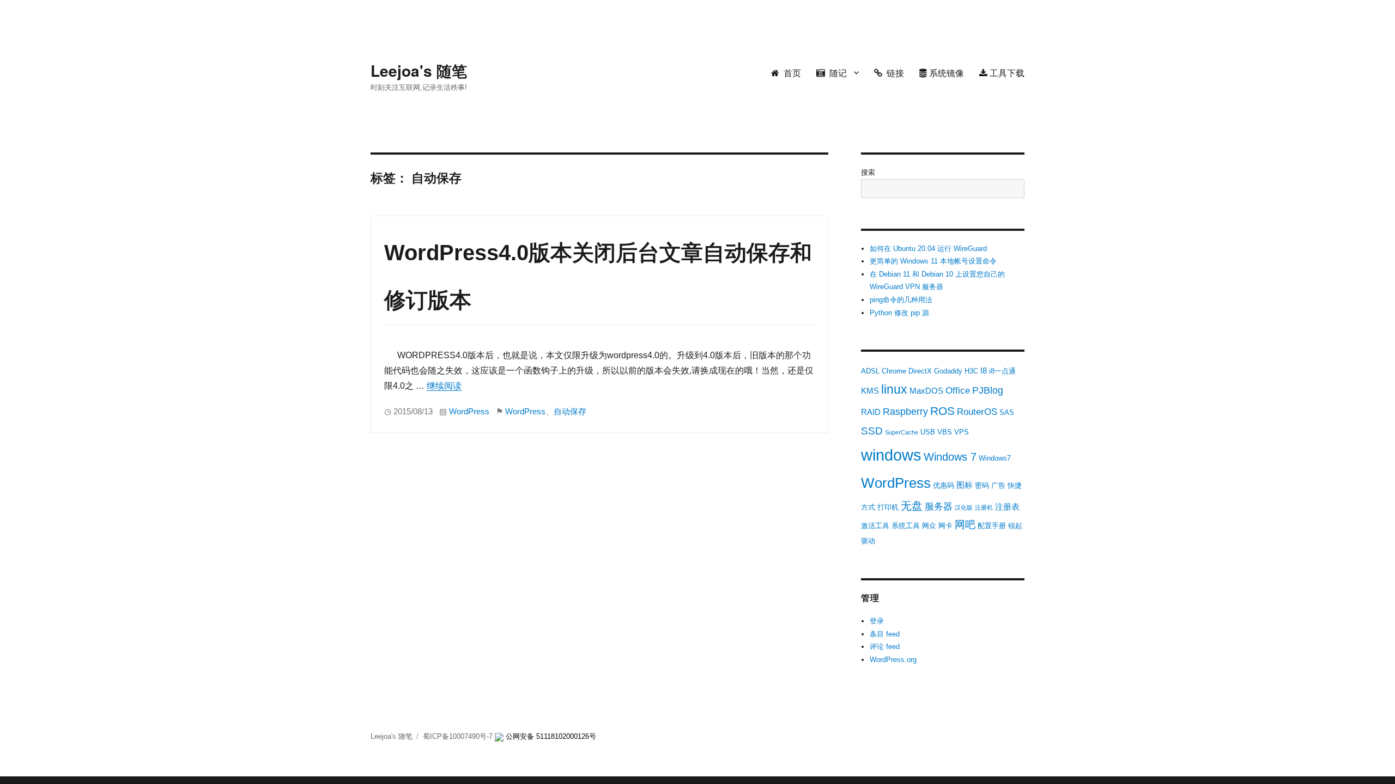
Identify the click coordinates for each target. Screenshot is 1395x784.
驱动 (868, 541)
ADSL (870, 371)
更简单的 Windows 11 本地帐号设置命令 (933, 261)
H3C (971, 371)
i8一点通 (1002, 371)
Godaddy (948, 371)
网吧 (965, 524)
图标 (964, 484)
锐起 (1015, 526)
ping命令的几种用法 (901, 300)
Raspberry (905, 411)
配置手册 (992, 526)
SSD (872, 431)
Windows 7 (950, 457)
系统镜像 (945, 72)
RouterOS (977, 412)
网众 (929, 526)
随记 (836, 72)
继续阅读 (444, 385)
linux (894, 389)
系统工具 (905, 526)
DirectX (920, 371)
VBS (944, 432)
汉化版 (964, 507)
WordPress (469, 411)
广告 (998, 485)
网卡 (945, 526)
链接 (893, 72)
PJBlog (987, 390)
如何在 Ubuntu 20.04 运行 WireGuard (928, 248)
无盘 (912, 506)
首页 (790, 72)
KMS (870, 390)
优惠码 (943, 485)
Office (957, 390)
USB (927, 432)
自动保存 (570, 411)
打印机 (888, 507)
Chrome (894, 371)
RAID (871, 411)
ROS (942, 411)
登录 (877, 621)
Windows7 (995, 458)
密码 (982, 485)
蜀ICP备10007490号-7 (459, 736)
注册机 (984, 507)
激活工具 (875, 526)
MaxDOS (926, 390)
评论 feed (885, 646)
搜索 (868, 172)
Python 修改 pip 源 (899, 313)
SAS (1006, 412)
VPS (961, 432)
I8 (983, 370)
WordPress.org (893, 660)
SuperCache (901, 432)
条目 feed (885, 634)
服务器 (939, 506)
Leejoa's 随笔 (419, 70)
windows (891, 455)
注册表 (1007, 506)
